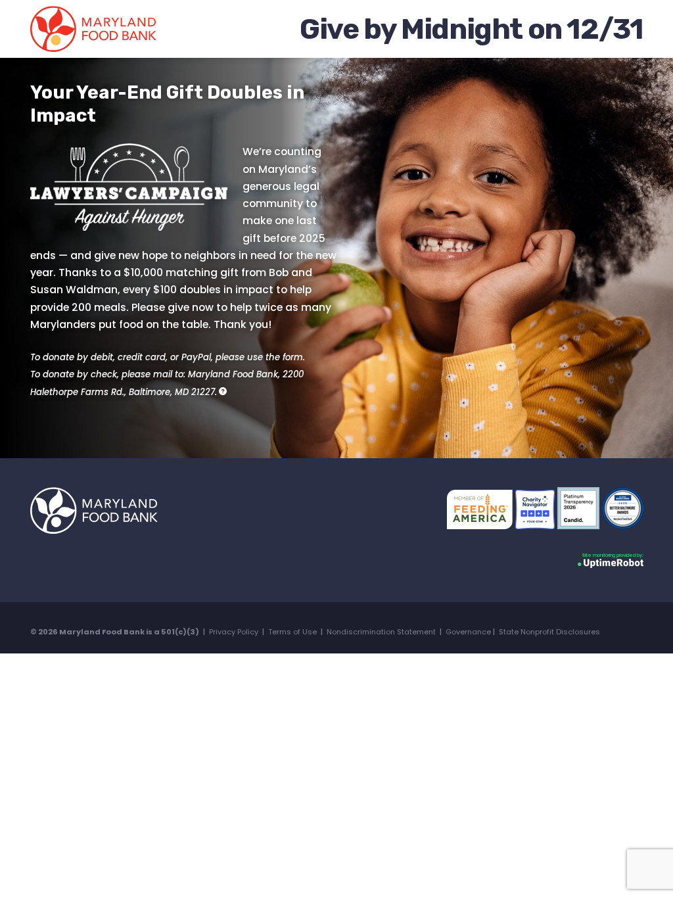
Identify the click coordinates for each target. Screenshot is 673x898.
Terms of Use (292, 631)
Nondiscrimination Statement (381, 631)
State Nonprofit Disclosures (549, 631)
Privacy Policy (233, 631)
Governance (468, 631)
